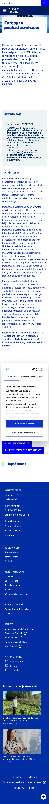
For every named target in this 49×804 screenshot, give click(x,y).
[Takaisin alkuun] (43, 797)
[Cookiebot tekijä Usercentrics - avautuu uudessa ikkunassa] (32, 369)
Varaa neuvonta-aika (17, 443)
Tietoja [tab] (42, 377)
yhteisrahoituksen (11, 336)
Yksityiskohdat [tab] (28, 377)
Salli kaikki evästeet (24, 423)
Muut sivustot (9, 3)
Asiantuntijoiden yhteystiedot (23, 450)
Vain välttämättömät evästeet (24, 432)
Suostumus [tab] (11, 377)
